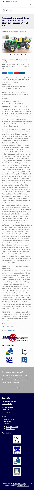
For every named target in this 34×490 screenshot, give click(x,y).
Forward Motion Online (23, 485)
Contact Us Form (7, 413)
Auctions (7, 423)
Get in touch (17, 388)
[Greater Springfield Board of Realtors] (9, 351)
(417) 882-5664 (13, 1)
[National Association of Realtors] (24, 360)
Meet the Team (9, 419)
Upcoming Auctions (12, 426)
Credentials (7, 421)
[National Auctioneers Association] (9, 360)
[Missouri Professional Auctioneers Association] (24, 351)
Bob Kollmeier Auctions (19, 483)
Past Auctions (11, 330)
